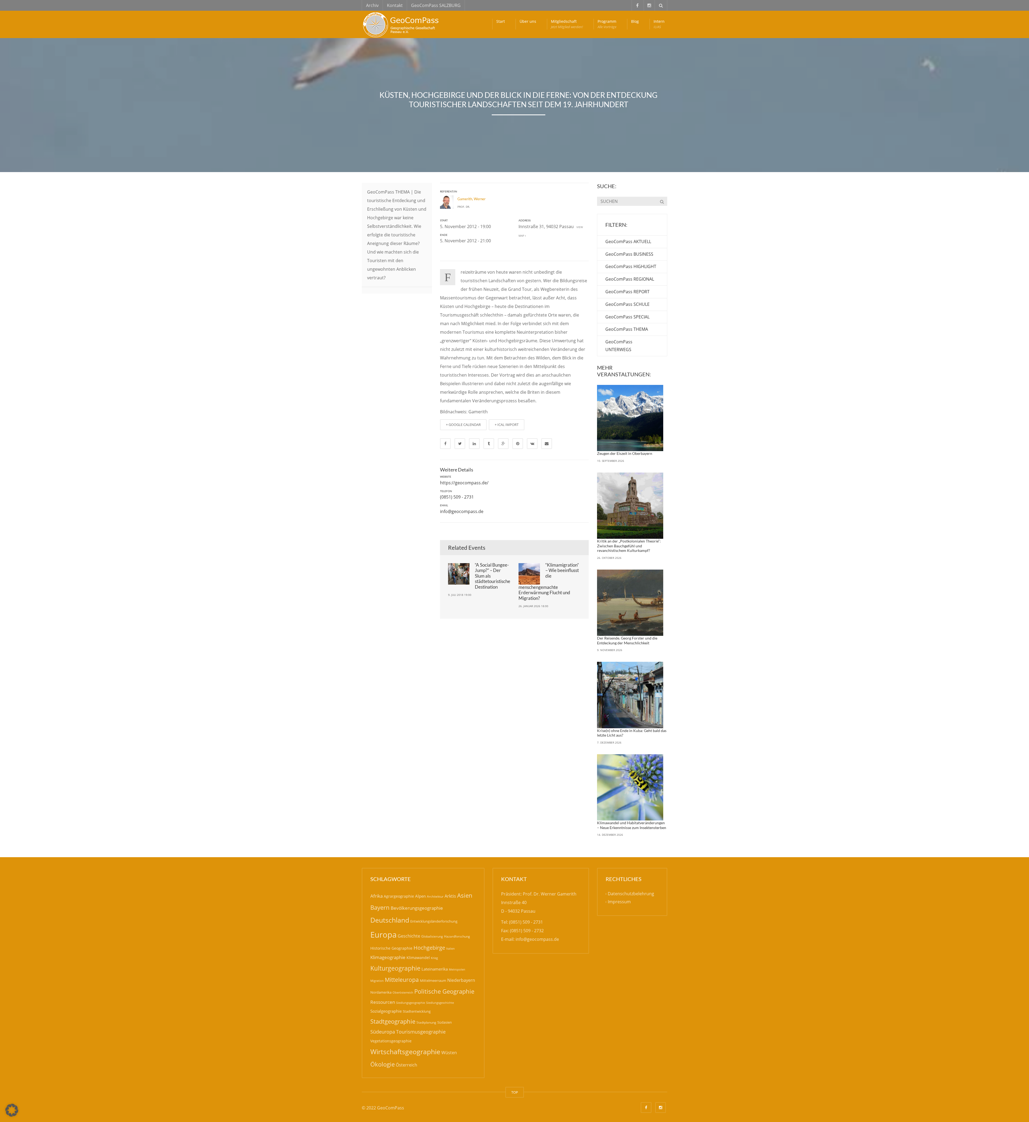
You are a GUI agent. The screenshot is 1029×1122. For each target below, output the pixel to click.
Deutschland (389, 920)
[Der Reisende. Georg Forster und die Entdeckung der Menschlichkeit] (630, 603)
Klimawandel (418, 957)
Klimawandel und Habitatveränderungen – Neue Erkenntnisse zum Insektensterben (631, 825)
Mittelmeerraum (433, 980)
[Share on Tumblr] (488, 443)
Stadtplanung (426, 1022)
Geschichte (409, 936)
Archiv (372, 5)
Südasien (444, 1022)
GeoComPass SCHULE (627, 304)
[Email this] (546, 443)
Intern (659, 24)
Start (500, 21)
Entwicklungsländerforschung (433, 921)
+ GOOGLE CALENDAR (463, 424)
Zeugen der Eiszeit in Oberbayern (624, 453)
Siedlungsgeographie (410, 1003)
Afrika (376, 896)
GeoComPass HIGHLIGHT (630, 266)
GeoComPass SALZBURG (436, 5)
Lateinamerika (435, 969)
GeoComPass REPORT (627, 292)
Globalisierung (432, 936)
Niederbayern (461, 980)
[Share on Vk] (532, 443)
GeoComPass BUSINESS (629, 254)
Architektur (435, 896)
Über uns (528, 21)
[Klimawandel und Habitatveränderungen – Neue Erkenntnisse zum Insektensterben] (630, 787)
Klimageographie (387, 957)
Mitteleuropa (402, 979)
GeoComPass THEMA (626, 329)
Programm (607, 24)
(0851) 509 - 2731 (457, 497)
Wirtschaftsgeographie (405, 1051)
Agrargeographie (399, 896)
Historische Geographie (391, 948)
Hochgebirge (429, 947)
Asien (464, 895)
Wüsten (449, 1053)
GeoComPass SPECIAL (627, 317)
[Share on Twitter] (459, 443)
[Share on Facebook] (445, 443)
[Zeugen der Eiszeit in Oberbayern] (630, 418)
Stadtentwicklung (417, 1011)
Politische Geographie (444, 991)
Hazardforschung (457, 936)
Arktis (450, 896)
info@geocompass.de (461, 511)
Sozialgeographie (386, 1011)
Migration (377, 981)
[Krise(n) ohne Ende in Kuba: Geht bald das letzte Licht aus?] (630, 695)
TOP (514, 1092)
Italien (450, 948)
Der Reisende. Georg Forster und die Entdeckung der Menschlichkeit (627, 640)
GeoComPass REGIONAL (629, 279)
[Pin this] (517, 443)
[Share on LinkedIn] (474, 443)
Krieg (434, 958)
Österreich (406, 1065)
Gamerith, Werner (471, 199)
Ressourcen (382, 1002)
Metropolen (457, 969)
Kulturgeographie (395, 968)
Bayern (380, 907)
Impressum (619, 902)
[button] (12, 1110)
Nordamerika (381, 992)
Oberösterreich (403, 992)
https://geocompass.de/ (464, 483)
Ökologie (382, 1064)
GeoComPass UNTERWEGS (618, 345)
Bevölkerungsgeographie (417, 908)
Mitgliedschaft (567, 24)
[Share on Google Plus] (503, 443)
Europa (383, 934)
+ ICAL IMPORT (507, 424)
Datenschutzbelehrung (631, 894)
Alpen (420, 896)
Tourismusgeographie (421, 1031)
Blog (635, 21)
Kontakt (395, 5)
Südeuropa (382, 1031)
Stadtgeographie (392, 1021)
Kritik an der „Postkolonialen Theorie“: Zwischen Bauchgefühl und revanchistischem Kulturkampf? (629, 546)
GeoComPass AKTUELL (628, 241)
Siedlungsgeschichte (440, 1003)
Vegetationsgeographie (391, 1040)
